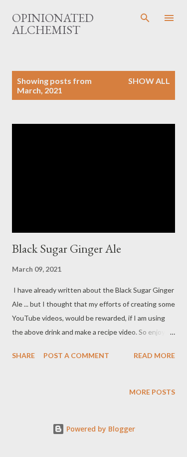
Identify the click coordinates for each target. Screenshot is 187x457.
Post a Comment (76, 355)
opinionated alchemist (53, 23)
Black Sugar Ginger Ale (66, 248)
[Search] (145, 18)
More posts (152, 392)
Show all (149, 80)
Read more (154, 355)
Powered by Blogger (99, 429)
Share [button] (23, 355)
